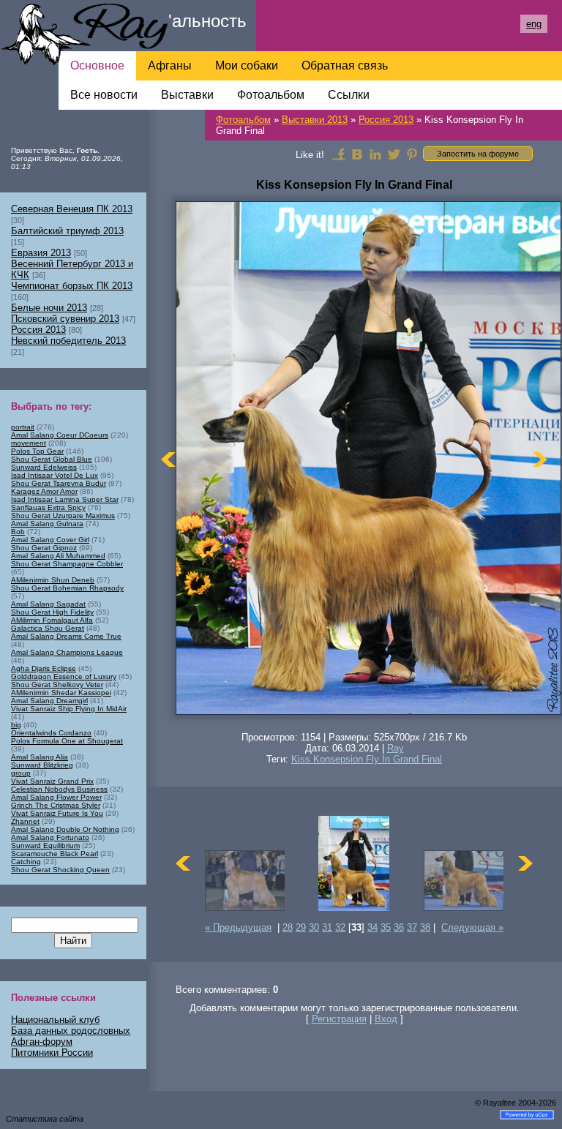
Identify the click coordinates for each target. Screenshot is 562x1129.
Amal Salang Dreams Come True (66, 636)
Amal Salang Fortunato (50, 837)
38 (425, 927)
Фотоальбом (243, 119)
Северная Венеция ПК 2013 (71, 208)
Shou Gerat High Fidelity (52, 612)
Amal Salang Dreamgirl (49, 701)
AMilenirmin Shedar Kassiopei (61, 693)
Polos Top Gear (37, 451)
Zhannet (25, 821)
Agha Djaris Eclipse (43, 668)
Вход (386, 1018)
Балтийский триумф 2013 (67, 230)
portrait (22, 427)
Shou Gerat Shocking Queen (60, 870)
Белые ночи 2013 (49, 307)
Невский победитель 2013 (68, 340)
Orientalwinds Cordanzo (51, 733)
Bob (18, 532)
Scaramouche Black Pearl (54, 853)
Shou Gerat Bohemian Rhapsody (67, 588)
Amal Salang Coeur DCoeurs (59, 435)
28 (287, 927)
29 (301, 927)
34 (372, 927)
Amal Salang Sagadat (48, 604)
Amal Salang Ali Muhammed (58, 556)
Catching (26, 862)
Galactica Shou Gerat (47, 628)
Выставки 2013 (315, 119)
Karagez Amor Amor (44, 491)
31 (327, 927)
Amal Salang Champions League (67, 652)
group (21, 773)
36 (399, 927)
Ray (395, 748)
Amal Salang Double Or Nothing (65, 829)
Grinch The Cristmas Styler (55, 805)
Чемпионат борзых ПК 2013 (71, 285)
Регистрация (339, 1018)
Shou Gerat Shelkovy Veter (57, 684)
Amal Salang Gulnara (47, 524)
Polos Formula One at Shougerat (67, 741)
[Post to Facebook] (338, 153)
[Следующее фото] (540, 459)
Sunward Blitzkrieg (42, 765)
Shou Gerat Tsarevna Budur (58, 483)
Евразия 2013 (41, 252)
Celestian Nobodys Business (59, 789)
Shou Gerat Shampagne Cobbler (67, 564)
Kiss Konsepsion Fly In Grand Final (366, 759)
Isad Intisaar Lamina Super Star (65, 499)
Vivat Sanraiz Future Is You (57, 813)
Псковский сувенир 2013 (65, 318)
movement (28, 443)
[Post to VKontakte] (357, 153)
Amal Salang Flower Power (56, 797)
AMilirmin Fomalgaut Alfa (52, 620)
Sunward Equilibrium (45, 845)
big (16, 725)
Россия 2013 (386, 119)
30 (314, 927)
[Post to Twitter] (393, 153)
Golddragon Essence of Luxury (63, 676)
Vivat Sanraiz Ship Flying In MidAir (69, 709)
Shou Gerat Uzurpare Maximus (63, 515)
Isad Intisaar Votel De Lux (54, 475)
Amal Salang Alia (39, 757)
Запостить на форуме (478, 153)
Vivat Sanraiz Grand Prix (52, 781)
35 (386, 927)
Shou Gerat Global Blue (51, 459)
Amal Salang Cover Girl (50, 540)
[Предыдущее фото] (168, 459)
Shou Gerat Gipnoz (44, 548)
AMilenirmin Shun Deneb (52, 580)
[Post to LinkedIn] (375, 153)
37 (412, 927)
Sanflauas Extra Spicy (48, 507)
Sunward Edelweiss (44, 467)
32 (340, 927)
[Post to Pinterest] (412, 153)
